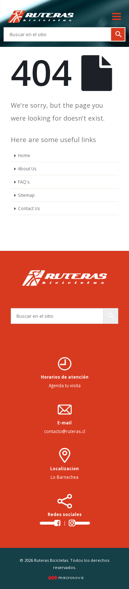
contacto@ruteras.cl (64, 431)
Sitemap (26, 195)
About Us (27, 168)
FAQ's (24, 182)
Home (24, 155)
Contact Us (29, 208)
